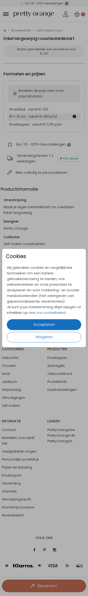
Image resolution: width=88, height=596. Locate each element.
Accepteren (44, 324)
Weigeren (44, 337)
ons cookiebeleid (51, 312)
